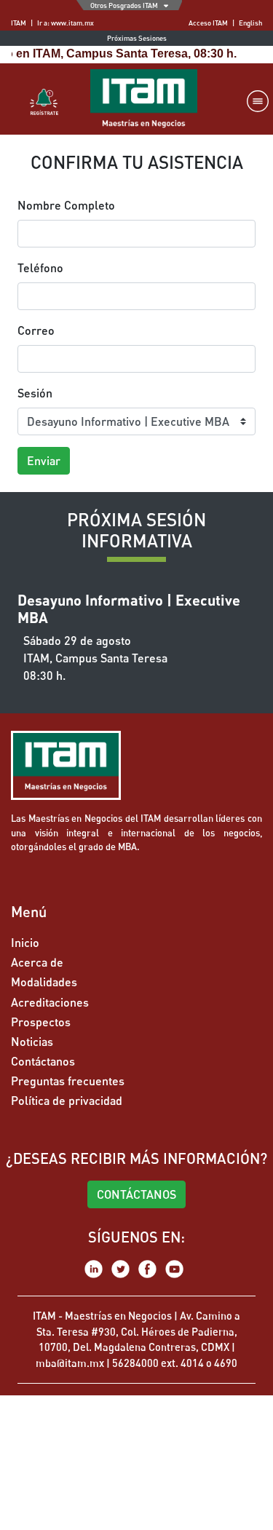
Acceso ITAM (208, 22)
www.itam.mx (72, 22)
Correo (36, 330)
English (250, 22)
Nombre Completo (66, 205)
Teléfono (40, 267)
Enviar (43, 460)
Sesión (34, 393)
